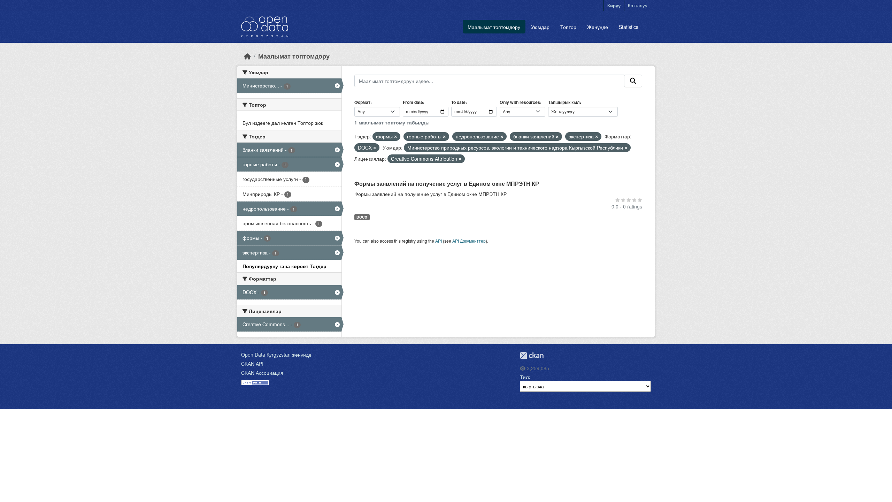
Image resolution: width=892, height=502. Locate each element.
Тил (524, 376)
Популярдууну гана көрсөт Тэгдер (284, 266)
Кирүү (614, 5)
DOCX (361, 217)
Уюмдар (540, 26)
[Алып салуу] (395, 136)
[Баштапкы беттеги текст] (247, 56)
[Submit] (633, 81)
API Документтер (469, 241)
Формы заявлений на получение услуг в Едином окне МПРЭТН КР (446, 184)
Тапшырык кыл (564, 102)
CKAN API (252, 363)
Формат (362, 102)
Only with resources (520, 102)
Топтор (568, 26)
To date (458, 102)
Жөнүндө (597, 26)
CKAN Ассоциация (262, 372)
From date (413, 102)
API (438, 241)
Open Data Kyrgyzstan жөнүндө (276, 354)
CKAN (532, 355)
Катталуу (637, 5)
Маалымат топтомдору (494, 26)
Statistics (628, 26)
